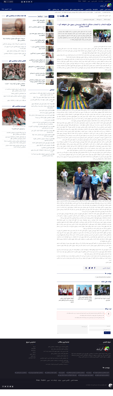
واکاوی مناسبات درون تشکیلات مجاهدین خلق (58, 346)
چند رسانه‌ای (56, 9)
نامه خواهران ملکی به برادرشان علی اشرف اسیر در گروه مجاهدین (54, 358)
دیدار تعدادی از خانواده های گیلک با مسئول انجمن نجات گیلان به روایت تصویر (41, 94)
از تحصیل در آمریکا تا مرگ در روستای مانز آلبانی (14, 44)
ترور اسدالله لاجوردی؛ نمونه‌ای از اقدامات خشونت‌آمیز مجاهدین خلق (16, 133)
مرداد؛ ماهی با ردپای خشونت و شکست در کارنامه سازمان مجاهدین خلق (15, 90)
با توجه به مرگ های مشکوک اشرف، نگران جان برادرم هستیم (42, 131)
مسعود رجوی (32, 354)
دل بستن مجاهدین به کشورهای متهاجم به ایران (36, 67)
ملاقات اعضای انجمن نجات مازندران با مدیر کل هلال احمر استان (66, 300)
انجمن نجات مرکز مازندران (89, 19)
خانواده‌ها (95, 9)
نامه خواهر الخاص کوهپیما (63, 356)
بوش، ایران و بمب (48, 120)
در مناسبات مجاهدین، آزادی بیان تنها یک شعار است (57, 364)
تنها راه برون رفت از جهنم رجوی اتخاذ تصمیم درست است (56, 351)
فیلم (49, 9)
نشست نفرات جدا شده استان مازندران (102, 299)
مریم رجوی (33, 356)
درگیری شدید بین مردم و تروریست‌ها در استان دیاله (41, 115)
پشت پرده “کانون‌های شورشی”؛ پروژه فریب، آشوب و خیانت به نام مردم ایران (41, 127)
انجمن (101, 9)
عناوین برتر (62, 372)
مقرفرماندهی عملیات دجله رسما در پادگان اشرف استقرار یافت (42, 107)
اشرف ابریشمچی (32, 358)
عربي (89, 1)
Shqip (79, 1)
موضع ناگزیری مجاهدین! (47, 148)
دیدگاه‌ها (40, 16)
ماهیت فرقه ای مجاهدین (51, 372)
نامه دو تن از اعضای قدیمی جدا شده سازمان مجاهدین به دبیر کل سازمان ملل (42, 123)
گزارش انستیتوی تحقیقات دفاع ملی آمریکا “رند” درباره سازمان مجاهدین (42, 155)
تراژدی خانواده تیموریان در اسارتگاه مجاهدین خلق (15, 54)
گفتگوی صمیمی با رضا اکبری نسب (37, 54)
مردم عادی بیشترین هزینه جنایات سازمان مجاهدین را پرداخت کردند (16, 146)
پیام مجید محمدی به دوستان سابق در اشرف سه (37, 74)
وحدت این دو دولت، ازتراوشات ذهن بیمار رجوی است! (42, 151)
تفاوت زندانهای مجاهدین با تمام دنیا (37, 28)
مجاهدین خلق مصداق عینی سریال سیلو (60, 349)
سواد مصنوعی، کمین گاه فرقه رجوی (45, 145)
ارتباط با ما (101, 1)
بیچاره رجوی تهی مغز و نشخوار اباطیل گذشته (42, 143)
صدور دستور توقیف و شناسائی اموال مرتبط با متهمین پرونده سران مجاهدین (37, 81)
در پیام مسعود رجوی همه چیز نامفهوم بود (37, 34)
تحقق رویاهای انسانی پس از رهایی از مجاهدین (38, 41)
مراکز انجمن (89, 9)
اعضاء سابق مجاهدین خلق (76, 9)
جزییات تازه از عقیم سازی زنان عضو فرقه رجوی (42, 104)
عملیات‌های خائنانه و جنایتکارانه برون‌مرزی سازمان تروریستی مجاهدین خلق (15, 137)
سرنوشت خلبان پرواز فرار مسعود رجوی (16, 51)
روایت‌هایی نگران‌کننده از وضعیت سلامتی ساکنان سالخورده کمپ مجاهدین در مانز (54, 361)
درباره (59, 380)
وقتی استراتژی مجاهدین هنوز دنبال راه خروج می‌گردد (15, 97)
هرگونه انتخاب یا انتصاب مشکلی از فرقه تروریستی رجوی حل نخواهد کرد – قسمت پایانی (84, 25)
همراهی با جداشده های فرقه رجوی (103, 277)
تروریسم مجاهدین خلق (19, 106)
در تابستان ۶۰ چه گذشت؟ (18, 129)
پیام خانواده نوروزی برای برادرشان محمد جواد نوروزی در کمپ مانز (42, 135)
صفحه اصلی (108, 9)
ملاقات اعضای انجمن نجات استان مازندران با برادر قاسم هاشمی (85, 299)
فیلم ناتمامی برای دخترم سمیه (46, 110)
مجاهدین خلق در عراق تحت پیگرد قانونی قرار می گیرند (41, 100)
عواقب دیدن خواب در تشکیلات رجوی (16, 100)
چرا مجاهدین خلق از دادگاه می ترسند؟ (44, 117)
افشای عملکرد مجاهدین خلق (17, 61)
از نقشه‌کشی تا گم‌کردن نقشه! (18, 93)
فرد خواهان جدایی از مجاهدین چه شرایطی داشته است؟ (37, 61)
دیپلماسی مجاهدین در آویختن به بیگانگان (76, 372)
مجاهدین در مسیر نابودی (21, 372)
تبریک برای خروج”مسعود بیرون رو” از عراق (43, 97)
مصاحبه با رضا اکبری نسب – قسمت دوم (37, 47)
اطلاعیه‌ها (33, 348)
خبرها (34, 346)
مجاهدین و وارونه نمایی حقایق (103, 375)
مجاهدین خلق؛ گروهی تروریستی (36, 372)
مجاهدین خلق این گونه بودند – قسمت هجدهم (15, 84)
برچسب (89, 372)
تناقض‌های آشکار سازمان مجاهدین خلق (39, 21)
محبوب (51, 16)
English (84, 1)
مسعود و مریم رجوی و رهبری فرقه (86, 375)
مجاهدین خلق (65, 9)
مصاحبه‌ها (33, 350)
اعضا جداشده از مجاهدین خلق (15, 16)
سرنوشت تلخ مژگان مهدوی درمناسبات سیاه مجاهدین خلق (14, 39)
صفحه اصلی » (98, 12)
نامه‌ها (34, 352)
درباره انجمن (107, 1)
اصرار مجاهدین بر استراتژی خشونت (102, 372)
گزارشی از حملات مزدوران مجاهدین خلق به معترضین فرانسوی (43, 139)
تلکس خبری (94, 1)
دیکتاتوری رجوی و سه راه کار (46, 113)
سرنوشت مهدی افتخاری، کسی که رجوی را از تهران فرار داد (15, 47)
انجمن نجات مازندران (103, 16)
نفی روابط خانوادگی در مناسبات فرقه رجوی (68, 375)
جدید (46, 16)
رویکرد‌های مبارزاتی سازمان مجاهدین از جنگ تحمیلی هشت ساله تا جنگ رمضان (15, 142)
